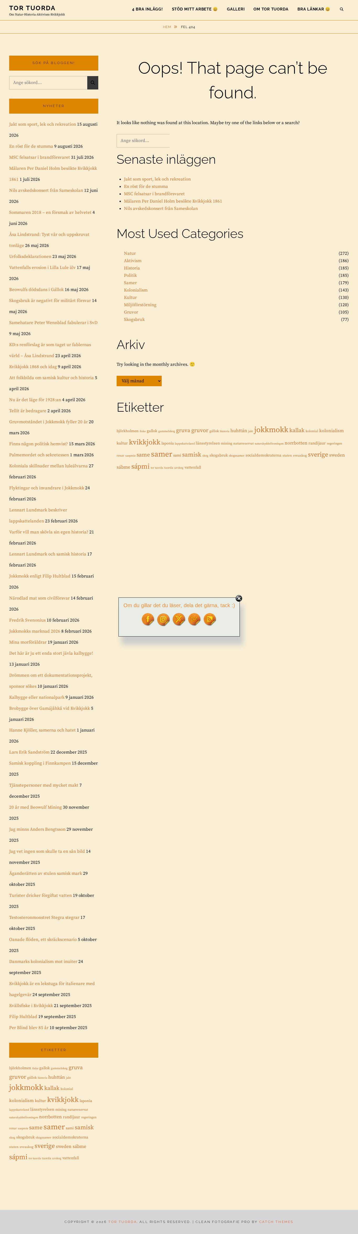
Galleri (236, 9)
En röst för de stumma (146, 186)
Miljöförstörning (140, 305)
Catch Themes (276, 1222)
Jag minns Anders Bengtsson (37, 829)
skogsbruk (218, 455)
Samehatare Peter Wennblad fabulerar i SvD (53, 323)
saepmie (130, 456)
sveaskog (300, 455)
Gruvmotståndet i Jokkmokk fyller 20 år (48, 422)
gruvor (199, 430)
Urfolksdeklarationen (30, 256)
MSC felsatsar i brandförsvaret (154, 194)
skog (205, 456)
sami (177, 455)
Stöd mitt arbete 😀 (195, 9)
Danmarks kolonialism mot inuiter (43, 962)
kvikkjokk (144, 442)
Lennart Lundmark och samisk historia (47, 554)
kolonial (312, 431)
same (143, 454)
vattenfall (193, 467)
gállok (214, 431)
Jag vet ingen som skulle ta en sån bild (47, 851)
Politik (130, 275)
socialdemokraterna (263, 455)
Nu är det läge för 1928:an (35, 400)
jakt (250, 431)
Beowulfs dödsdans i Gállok (36, 290)
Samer (130, 283)
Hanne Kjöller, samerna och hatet (42, 730)
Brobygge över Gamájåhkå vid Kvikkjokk (49, 708)
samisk (191, 455)
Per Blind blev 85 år (28, 1028)
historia (224, 431)
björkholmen (128, 431)
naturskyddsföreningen (269, 444)
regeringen (334, 444)
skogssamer (237, 456)
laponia (167, 443)
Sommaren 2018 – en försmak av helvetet (50, 212)
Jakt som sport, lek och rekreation (157, 179)
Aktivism (133, 261)
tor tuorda (157, 468)
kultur (122, 443)
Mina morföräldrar (28, 642)
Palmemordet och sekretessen (39, 455)
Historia (132, 268)
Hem (167, 27)
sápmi (140, 466)
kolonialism (331, 431)
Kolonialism (136, 290)
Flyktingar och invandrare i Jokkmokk (46, 488)
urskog (178, 468)
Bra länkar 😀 (313, 9)
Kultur (130, 297)
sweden (337, 455)
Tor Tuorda (32, 8)
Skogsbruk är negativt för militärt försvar (50, 301)
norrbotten (296, 443)
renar (120, 456)
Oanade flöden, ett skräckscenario (43, 939)
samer (161, 454)
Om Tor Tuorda (271, 9)
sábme (123, 467)
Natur (130, 253)
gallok (152, 430)
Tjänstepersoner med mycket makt (43, 785)
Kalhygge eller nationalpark (36, 697)
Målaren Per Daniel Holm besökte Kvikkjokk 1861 (173, 201)
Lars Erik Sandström (29, 752)
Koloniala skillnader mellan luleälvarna (48, 466)
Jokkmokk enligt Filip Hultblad (39, 576)
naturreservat (243, 443)
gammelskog (166, 431)
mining (226, 443)
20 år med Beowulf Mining (35, 807)
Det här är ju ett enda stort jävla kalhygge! (51, 653)
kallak (297, 430)
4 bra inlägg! (147, 9)
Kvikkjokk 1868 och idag (33, 367)
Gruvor (131, 312)
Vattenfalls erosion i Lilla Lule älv (42, 268)
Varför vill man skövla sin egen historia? (48, 532)
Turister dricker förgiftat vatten (40, 895)
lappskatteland (185, 444)
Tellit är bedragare (27, 411)
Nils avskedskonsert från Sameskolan (161, 208)
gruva (183, 430)
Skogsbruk (134, 319)
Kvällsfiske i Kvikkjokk (31, 1006)
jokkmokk (271, 430)
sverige (318, 455)
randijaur (317, 443)
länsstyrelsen (208, 443)
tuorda (168, 468)
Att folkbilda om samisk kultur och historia (51, 378)
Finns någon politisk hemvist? (38, 444)
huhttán (238, 431)
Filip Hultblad (23, 1017)
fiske (143, 431)
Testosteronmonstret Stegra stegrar (44, 917)
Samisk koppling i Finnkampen (40, 763)
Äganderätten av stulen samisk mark (45, 873)
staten (287, 455)
